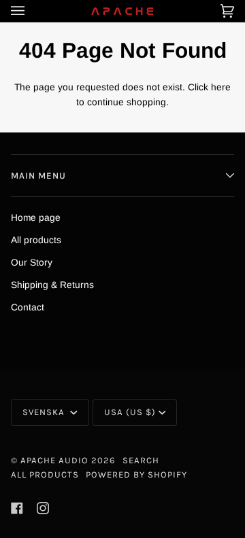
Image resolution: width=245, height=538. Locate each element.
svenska (44, 412)
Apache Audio (54, 460)
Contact (27, 307)
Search (140, 460)
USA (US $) (130, 412)
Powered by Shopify (136, 474)
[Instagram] (43, 508)
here (221, 87)
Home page (36, 218)
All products (36, 240)
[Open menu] (31, 11)
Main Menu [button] (38, 176)
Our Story (31, 262)
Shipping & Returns (52, 285)
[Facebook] (17, 508)
